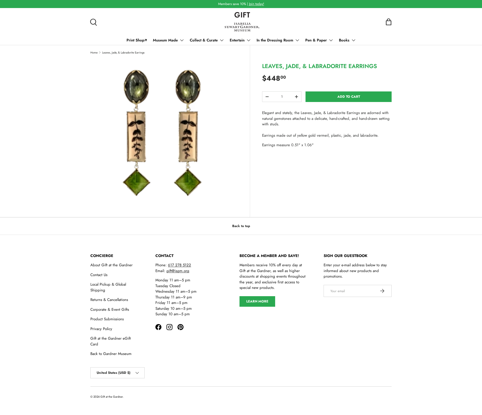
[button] (388, 21)
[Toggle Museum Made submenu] (182, 40)
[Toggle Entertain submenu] (249, 40)
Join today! (256, 4)
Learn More (257, 301)
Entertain (237, 40)
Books (344, 40)
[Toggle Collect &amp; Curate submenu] (222, 40)
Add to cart (348, 96)
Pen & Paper (316, 40)
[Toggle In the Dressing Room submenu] (297, 40)
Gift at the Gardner (111, 397)
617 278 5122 (179, 265)
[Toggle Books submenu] (353, 40)
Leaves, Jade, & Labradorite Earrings (123, 52)
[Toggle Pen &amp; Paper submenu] (331, 40)
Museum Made (165, 40)
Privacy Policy (101, 329)
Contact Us (98, 275)
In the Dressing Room (275, 40)
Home (94, 52)
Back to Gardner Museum (111, 353)
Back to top (241, 226)
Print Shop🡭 (137, 40)
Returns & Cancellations (109, 299)
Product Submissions (107, 319)
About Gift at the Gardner (111, 265)
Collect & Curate (204, 40)
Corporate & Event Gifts (109, 309)
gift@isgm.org (177, 271)
